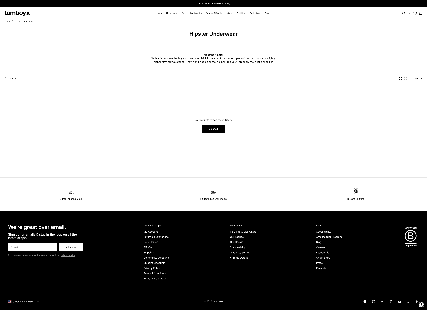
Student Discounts (154, 262)
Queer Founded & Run (71, 199)
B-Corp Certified (355, 199)
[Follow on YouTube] (399, 301)
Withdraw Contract (155, 278)
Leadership (322, 252)
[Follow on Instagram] (373, 301)
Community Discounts (157, 257)
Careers (320, 247)
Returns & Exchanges (156, 236)
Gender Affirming (214, 13)
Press (319, 262)
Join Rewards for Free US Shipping (213, 3)
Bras (184, 13)
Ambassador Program (329, 236)
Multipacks (196, 13)
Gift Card (149, 247)
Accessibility (323, 231)
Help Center (151, 242)
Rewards (321, 268)
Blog (318, 242)
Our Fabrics (237, 236)
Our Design (236, 242)
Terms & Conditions (155, 273)
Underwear (172, 13)
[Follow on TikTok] (408, 301)
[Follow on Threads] (382, 301)
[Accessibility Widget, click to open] (421, 304)
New (160, 13)
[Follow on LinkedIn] (417, 301)
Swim (230, 13)
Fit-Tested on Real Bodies (213, 199)
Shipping (149, 252)
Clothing (241, 13)
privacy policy (68, 255)
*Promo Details (239, 257)
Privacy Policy (152, 268)
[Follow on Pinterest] (391, 301)
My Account (151, 231)
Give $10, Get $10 (240, 252)
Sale (267, 13)
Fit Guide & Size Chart (243, 231)
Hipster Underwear (23, 21)
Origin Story (323, 257)
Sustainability (238, 247)
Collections (255, 13)
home (7, 21)
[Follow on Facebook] (365, 301)
